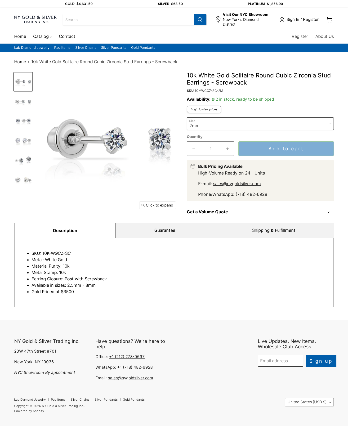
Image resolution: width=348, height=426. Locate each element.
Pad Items (62, 48)
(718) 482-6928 (251, 194)
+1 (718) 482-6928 (135, 367)
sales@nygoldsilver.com (237, 183)
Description (65, 230)
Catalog (41, 36)
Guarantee (164, 230)
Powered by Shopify (29, 411)
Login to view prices (204, 109)
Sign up (321, 361)
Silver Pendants (113, 48)
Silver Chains (85, 48)
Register (300, 36)
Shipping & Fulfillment (273, 230)
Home (20, 36)
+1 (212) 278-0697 (127, 356)
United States (307, 402)
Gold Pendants (143, 48)
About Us (324, 36)
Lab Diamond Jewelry (31, 48)
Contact (67, 36)
